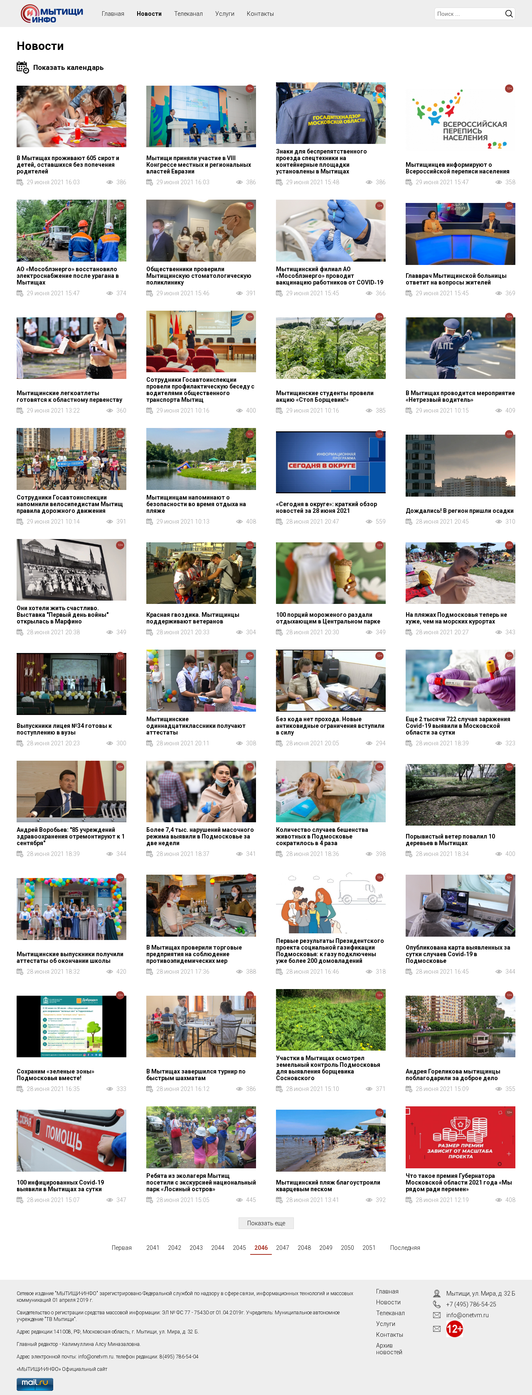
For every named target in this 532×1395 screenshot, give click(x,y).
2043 (196, 1247)
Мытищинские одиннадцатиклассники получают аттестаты (196, 726)
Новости (149, 13)
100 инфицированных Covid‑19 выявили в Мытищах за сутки (60, 1185)
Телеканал (188, 13)
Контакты (260, 13)
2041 (153, 1247)
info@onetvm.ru (95, 1357)
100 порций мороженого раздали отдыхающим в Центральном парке (328, 618)
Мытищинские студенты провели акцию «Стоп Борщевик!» (325, 396)
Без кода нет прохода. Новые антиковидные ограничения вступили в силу (330, 726)
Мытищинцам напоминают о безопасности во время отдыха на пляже (196, 504)
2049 (325, 1247)
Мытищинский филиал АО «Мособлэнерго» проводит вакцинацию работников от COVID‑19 (329, 276)
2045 (239, 1247)
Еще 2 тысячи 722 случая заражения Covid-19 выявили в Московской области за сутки (458, 726)
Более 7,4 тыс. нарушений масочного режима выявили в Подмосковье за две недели (200, 836)
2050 (347, 1247)
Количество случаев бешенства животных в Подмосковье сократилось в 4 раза (322, 836)
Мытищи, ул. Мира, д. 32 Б (480, 1293)
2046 (261, 1247)
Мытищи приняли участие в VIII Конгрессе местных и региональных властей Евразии (198, 165)
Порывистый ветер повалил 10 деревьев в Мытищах (450, 839)
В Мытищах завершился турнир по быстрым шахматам (196, 1074)
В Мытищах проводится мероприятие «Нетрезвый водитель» (460, 396)
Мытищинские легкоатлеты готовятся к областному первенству (69, 396)
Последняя (405, 1247)
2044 (217, 1247)
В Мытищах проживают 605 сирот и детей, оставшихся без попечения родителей (68, 165)
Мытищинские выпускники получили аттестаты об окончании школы (70, 957)
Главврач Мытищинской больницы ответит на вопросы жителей (456, 279)
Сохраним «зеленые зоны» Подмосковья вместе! (55, 1074)
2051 (369, 1247)
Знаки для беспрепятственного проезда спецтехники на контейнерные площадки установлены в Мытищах (321, 161)
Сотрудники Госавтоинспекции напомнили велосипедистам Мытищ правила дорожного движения (70, 504)
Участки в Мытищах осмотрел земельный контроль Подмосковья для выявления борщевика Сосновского (328, 1068)
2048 (304, 1247)
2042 (174, 1247)
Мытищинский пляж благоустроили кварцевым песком (328, 1185)
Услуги (224, 13)
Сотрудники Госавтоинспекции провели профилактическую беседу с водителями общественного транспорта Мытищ (200, 389)
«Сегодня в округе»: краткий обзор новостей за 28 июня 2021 (326, 507)
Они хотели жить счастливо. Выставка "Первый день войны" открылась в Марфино (62, 615)
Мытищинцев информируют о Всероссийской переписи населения (458, 168)
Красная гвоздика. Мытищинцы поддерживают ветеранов (192, 618)
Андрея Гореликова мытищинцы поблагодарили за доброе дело (453, 1074)
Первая (122, 1247)
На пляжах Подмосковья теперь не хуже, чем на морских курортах (456, 618)
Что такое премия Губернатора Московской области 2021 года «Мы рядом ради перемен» (459, 1182)
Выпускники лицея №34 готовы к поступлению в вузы (64, 729)
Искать (509, 13)
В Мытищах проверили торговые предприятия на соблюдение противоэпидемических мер (194, 954)
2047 (282, 1247)
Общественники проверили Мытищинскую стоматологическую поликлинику (198, 276)
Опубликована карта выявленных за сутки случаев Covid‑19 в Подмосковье (458, 954)
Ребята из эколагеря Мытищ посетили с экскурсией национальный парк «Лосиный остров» (201, 1182)
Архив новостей (389, 1348)
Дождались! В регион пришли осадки (460, 510)
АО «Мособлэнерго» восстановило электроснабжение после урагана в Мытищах (68, 276)
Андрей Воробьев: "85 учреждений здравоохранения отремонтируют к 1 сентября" (71, 836)
